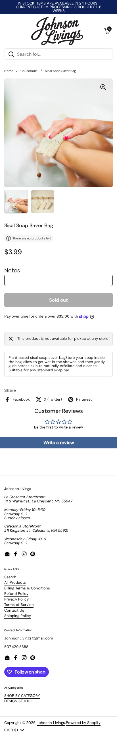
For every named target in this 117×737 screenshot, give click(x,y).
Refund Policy (16, 593)
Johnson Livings (51, 722)
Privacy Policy (16, 599)
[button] (107, 31)
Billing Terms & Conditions (27, 588)
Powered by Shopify (83, 722)
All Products (15, 582)
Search (10, 577)
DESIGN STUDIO (18, 701)
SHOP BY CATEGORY (22, 695)
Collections (28, 71)
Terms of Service (19, 604)
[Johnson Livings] (57, 31)
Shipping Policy (17, 615)
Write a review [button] (58, 443)
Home (8, 71)
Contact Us (14, 610)
